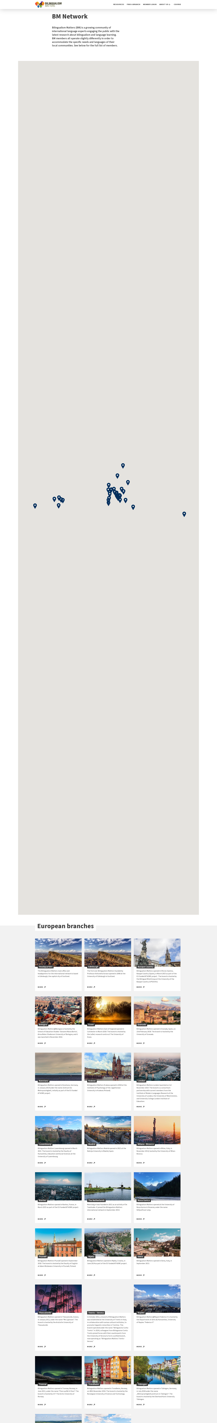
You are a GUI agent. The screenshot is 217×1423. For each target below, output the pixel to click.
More (40, 987)
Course (177, 4)
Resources (118, 4)
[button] (184, 514)
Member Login (150, 4)
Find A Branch (133, 4)
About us (163, 4)
